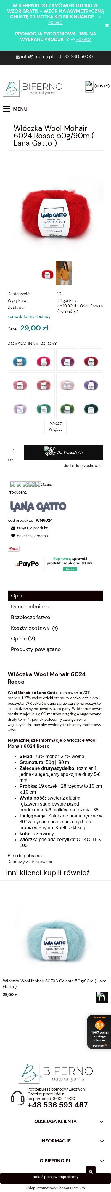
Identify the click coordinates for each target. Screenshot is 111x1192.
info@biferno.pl (37, 57)
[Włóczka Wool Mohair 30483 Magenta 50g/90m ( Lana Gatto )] (43, 359)
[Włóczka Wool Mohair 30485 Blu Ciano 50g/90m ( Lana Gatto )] (20, 359)
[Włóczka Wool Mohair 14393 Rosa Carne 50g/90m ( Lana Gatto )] (43, 383)
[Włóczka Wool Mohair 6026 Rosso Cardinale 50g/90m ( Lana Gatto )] (91, 359)
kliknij (79, 827)
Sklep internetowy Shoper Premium (55, 1187)
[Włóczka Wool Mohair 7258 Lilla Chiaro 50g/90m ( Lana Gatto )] (20, 406)
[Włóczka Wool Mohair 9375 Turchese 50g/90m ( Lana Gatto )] (43, 406)
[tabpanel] (55, 768)
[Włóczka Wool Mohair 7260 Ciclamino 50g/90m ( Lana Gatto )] (67, 359)
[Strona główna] (32, 88)
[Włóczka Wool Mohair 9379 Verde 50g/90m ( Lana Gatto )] (67, 406)
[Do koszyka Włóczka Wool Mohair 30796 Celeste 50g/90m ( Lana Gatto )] (102, 997)
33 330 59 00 (78, 57)
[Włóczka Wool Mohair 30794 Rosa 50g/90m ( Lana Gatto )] (67, 383)
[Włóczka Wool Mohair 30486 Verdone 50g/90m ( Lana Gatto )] (91, 406)
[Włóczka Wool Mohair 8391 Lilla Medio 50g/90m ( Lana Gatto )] (91, 383)
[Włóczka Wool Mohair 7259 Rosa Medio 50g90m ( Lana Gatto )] (20, 383)
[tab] (55, 595)
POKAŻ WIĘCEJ (55, 426)
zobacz (55, 22)
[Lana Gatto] (38, 505)
